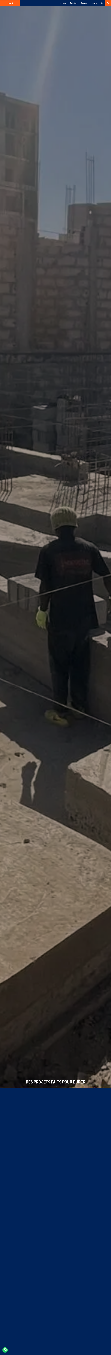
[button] (54, 1086)
